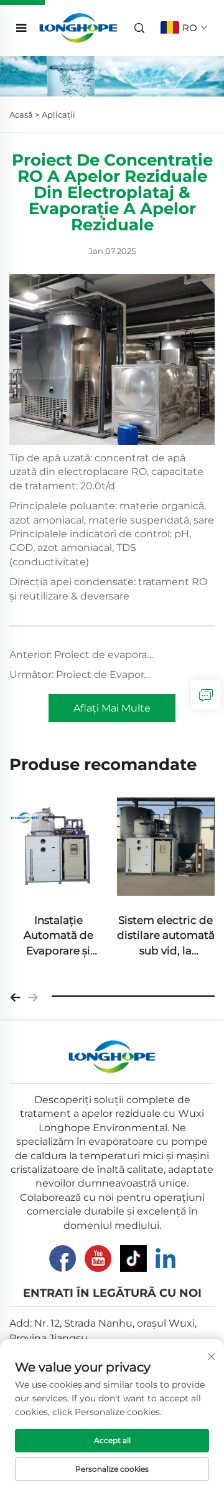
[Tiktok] (133, 1258)
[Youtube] (98, 1258)
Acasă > (24, 115)
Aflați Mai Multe (112, 708)
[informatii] (206, 695)
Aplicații (58, 115)
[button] (15, 996)
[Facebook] (62, 1258)
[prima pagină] (78, 27)
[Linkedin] (165, 1258)
